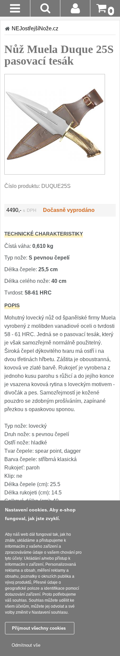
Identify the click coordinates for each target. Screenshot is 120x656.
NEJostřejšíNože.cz (35, 28)
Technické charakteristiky (43, 234)
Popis (12, 305)
